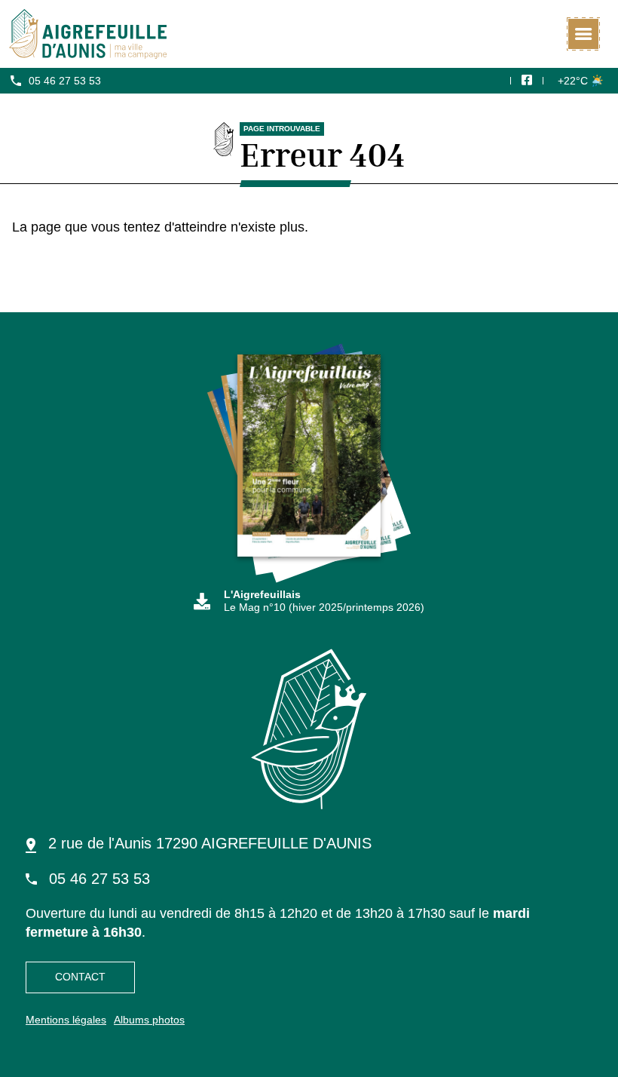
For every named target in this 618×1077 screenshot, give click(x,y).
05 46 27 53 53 (65, 81)
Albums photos (149, 1020)
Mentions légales (66, 1020)
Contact (80, 977)
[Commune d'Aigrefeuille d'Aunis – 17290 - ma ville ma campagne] (309, 34)
